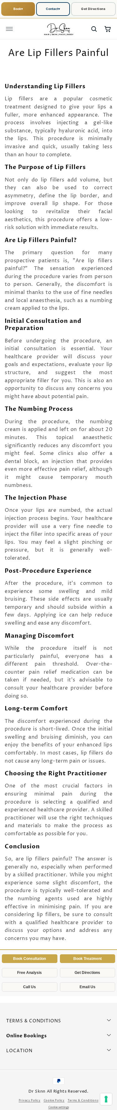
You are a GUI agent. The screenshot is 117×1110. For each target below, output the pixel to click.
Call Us (29, 987)
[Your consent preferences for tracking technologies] (106, 1099)
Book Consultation (29, 958)
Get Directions (93, 9)
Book (18, 9)
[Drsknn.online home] (58, 29)
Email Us (87, 987)
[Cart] (108, 29)
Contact (53, 9)
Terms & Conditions (83, 1100)
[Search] (94, 29)
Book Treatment (87, 958)
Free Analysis (29, 972)
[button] (9, 29)
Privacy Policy (30, 1100)
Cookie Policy (54, 1100)
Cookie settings (58, 1107)
